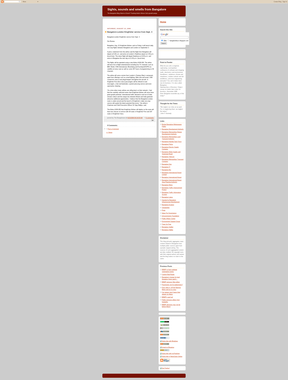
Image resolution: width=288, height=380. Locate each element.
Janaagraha (165, 207)
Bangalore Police (167, 144)
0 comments (150, 118)
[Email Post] (152, 120)
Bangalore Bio (166, 170)
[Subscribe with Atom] (164, 335)
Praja (163, 210)
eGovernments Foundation (170, 216)
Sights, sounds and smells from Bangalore (136, 9)
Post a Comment (113, 129)
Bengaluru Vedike (167, 227)
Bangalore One (167, 164)
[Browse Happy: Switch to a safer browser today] (164, 328)
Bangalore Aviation (168, 205)
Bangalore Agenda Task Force (171, 141)
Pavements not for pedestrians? (172, 285)
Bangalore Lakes (167, 197)
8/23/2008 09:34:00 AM (135, 118)
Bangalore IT (166, 167)
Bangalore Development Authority (173, 129)
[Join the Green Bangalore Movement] (164, 322)
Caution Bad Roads (168, 274)
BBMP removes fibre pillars (171, 282)
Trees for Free (166, 224)
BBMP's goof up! (167, 297)
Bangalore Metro (167, 185)
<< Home (109, 132)
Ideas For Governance (169, 213)
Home (163, 22)
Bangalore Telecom (168, 157)
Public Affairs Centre (168, 218)
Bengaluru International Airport (171, 177)
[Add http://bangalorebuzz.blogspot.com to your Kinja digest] (164, 350)
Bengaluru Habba (167, 230)
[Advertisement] (129, 22)
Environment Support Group (171, 221)
